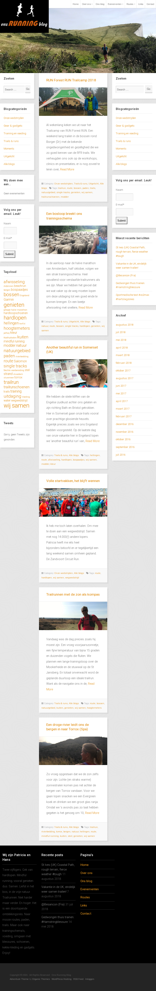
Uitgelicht (9, 156)
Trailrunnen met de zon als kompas (73, 594)
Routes (130, 3)
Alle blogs (9, 164)
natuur (21, 345)
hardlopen (15, 318)
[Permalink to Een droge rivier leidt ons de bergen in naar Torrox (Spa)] (73, 751)
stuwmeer (9, 377)
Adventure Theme (19, 979)
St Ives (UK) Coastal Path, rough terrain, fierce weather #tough (132, 251)
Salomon (20, 361)
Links (140, 3)
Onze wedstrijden (14, 117)
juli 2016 (120, 454)
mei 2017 (121, 393)
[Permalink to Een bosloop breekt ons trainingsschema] (73, 240)
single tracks (15, 365)
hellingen (11, 323)
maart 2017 (122, 408)
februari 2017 (123, 416)
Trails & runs (11, 141)
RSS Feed (78, 979)
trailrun (11, 382)
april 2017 (122, 401)
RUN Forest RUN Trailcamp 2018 (71, 80)
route (8, 360)
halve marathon (19, 310)
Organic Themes (41, 979)
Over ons (86, 3)
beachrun (20, 285)
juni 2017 (121, 385)
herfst (22, 323)
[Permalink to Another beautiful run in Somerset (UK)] (73, 373)
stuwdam (18, 374)
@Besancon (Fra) (126, 275)
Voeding (26, 397)
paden (9, 355)
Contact (150, 3)
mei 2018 (121, 339)
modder (9, 345)
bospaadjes (19, 290)
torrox (18, 377)
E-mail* (8, 238)
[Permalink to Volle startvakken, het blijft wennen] (73, 502)
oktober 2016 (123, 439)
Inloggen (89, 979)
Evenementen (114, 3)
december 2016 (124, 424)
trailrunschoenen (16, 387)
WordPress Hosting (62, 979)
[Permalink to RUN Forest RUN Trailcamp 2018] (73, 101)
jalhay (7, 333)
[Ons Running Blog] (24, 16)
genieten (14, 304)
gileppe (7, 310)
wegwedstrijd (19, 400)
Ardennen (8, 286)
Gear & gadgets (13, 125)
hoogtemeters (17, 328)
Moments (9, 148)
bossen (11, 294)
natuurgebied (17, 350)
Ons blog (100, 3)
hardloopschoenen (16, 313)
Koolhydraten (10, 337)
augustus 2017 (124, 378)
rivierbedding (22, 356)
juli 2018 (120, 332)
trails (7, 391)
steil (27, 370)
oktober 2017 (123, 370)
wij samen (16, 405)
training (16, 391)
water (7, 400)
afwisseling (14, 281)
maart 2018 (122, 355)
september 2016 (125, 447)
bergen (7, 290)
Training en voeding (15, 133)
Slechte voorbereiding (14, 370)
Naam (7, 223)
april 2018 (122, 347)
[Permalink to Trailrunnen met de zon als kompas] (73, 616)
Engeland (24, 295)
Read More (67, 169)
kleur (13, 333)
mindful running (14, 341)
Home (75, 3)
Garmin (9, 299)
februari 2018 (123, 362)
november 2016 (124, 431)
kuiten (22, 337)
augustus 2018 (124, 324)
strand (8, 374)
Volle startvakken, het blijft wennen (73, 481)
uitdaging (12, 396)
